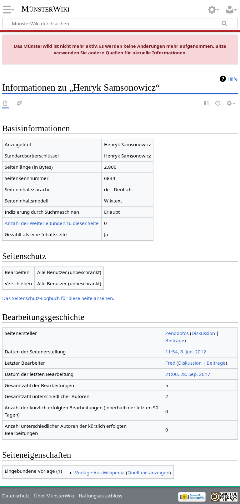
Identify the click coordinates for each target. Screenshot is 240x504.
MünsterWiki (45, 8)
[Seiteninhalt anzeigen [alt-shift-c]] (5, 103)
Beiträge (174, 340)
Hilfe (233, 79)
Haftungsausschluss (100, 495)
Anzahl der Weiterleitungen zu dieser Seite (52, 223)
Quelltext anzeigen (148, 472)
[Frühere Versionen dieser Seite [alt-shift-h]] (218, 103)
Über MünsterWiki (54, 495)
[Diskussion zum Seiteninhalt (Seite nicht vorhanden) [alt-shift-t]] (19, 103)
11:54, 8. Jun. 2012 (185, 351)
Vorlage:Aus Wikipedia (100, 472)
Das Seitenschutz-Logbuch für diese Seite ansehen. (58, 298)
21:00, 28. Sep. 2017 (187, 374)
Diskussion (203, 333)
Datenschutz (15, 495)
